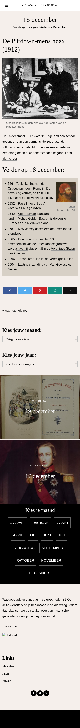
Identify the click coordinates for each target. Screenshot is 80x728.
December (60, 27)
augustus (25, 548)
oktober (25, 560)
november (51, 560)
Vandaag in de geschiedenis (31, 27)
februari (40, 523)
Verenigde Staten (63, 248)
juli (61, 535)
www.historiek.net (14, 310)
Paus (72, 205)
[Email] (70, 290)
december (39, 573)
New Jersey (26, 229)
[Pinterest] (40, 290)
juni (47, 535)
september (52, 548)
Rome (37, 188)
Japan (22, 259)
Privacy (7, 680)
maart (62, 523)
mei (33, 535)
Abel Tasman (27, 213)
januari (17, 523)
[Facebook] (10, 290)
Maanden (8, 666)
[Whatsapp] (55, 290)
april (18, 535)
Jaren (5, 673)
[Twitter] (25, 290)
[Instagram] (46, 693)
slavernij (22, 248)
